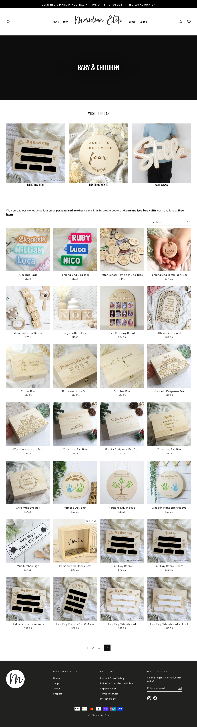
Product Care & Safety (112, 678)
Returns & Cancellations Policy (116, 683)
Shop (65, 21)
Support (144, 21)
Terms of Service (109, 693)
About (132, 21)
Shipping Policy (108, 688)
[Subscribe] (180, 688)
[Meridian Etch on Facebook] (155, 698)
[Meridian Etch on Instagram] (149, 698)
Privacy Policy (108, 698)
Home (55, 21)
